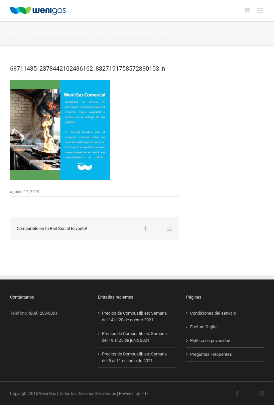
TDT (144, 393)
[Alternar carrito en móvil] (247, 10)
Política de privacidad (210, 340)
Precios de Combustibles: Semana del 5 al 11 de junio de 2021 (134, 357)
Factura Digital (204, 326)
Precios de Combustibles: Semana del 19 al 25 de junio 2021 (134, 337)
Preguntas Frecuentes (211, 354)
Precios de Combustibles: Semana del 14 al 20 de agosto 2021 (134, 316)
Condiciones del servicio (213, 313)
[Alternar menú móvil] (260, 10)
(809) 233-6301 (43, 313)
